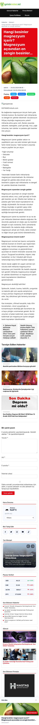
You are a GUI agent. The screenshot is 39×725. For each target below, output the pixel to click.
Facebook (22, 94)
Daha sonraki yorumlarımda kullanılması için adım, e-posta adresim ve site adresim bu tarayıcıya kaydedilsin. (19, 486)
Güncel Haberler (12, 10)
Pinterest (14, 97)
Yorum (5, 438)
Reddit (7, 97)
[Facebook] (5, 532)
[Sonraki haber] (32, 546)
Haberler (4, 22)
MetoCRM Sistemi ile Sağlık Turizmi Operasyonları (15, 617)
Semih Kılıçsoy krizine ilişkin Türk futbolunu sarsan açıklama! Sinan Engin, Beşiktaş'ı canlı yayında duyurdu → (27, 331)
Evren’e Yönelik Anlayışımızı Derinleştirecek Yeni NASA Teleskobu (19, 607)
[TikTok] (28, 532)
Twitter (14, 94)
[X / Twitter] (11, 532)
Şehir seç (8, 513)
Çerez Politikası (15, 15)
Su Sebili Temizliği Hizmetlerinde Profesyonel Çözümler (19, 611)
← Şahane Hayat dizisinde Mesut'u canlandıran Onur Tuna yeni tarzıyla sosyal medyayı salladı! (9, 331)
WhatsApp (31, 94)
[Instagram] (17, 532)
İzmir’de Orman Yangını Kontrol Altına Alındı (18, 614)
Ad (3, 457)
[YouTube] (22, 532)
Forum (27, 15)
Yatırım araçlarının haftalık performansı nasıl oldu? (18, 621)
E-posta (5, 465)
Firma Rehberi (27, 10)
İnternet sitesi (7, 474)
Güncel (11, 22)
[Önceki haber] (28, 546)
